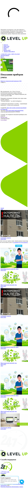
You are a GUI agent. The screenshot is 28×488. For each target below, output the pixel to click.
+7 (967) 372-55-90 (15, 54)
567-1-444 (5, 471)
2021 (20, 81)
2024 (2, 209)
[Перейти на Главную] (14, 40)
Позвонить (3, 473)
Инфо (5, 48)
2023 (2, 365)
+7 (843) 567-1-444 (5, 54)
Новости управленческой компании (10, 81)
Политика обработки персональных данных (12, 486)
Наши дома (6, 46)
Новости (6, 44)
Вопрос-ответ (7, 50)
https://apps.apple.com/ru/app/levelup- (15, 110)
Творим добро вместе (9, 51)
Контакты (6, 47)
